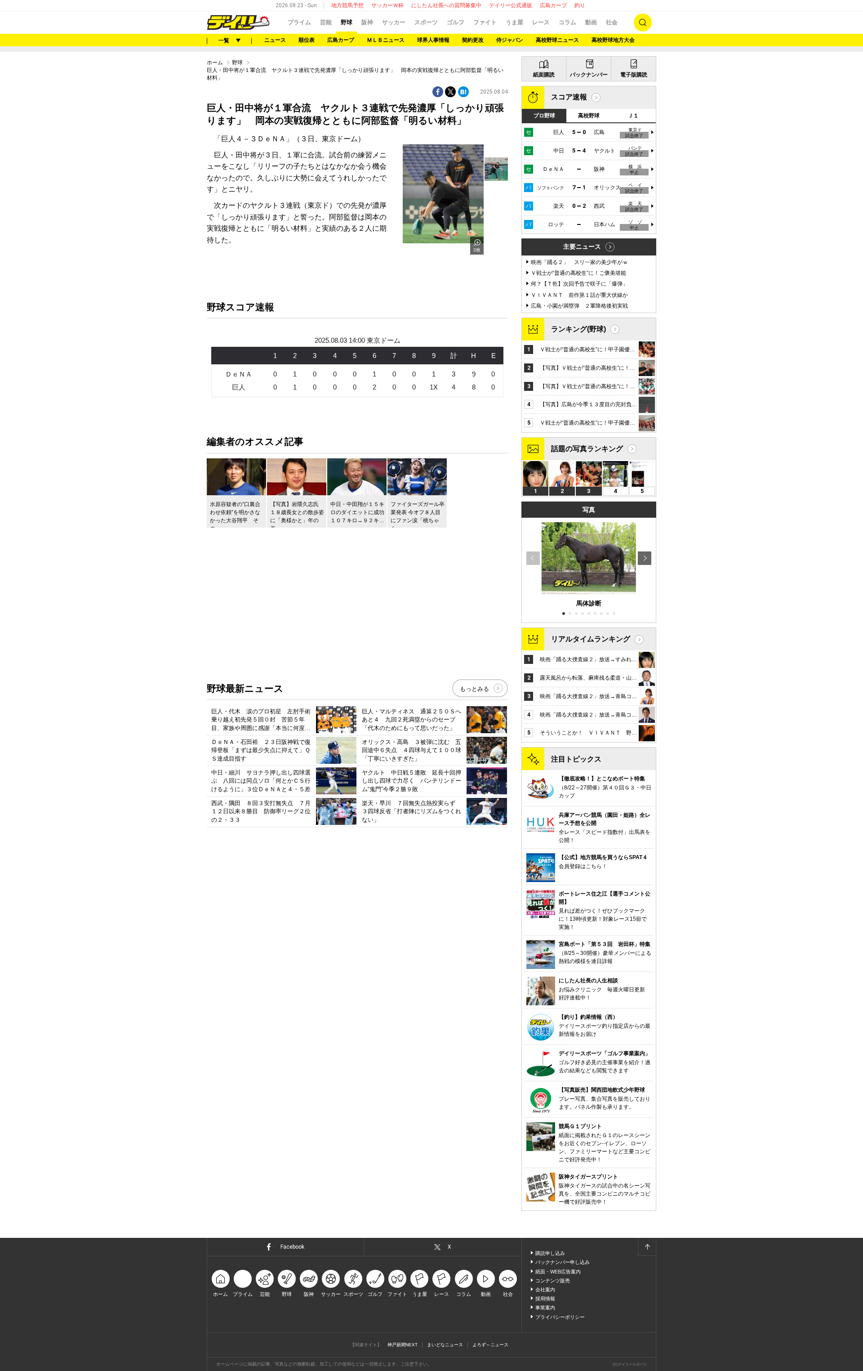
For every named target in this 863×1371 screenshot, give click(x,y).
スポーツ (426, 22)
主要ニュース (582, 246)
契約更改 (473, 40)
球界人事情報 (433, 40)
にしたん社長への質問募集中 (446, 5)
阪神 (367, 22)
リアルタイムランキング (590, 639)
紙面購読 (544, 75)
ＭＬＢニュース (386, 40)
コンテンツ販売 (552, 1280)
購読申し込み (550, 1253)
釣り (579, 5)
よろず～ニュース (490, 1344)
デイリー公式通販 (510, 5)
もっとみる (474, 689)
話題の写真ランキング (587, 449)
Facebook (292, 1247)
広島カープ (553, 5)
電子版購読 (633, 75)
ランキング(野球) (578, 329)
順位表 (306, 40)
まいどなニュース (445, 1344)
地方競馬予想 (347, 5)
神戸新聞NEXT (402, 1344)
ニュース (275, 40)
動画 (591, 22)
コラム (567, 22)
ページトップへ (647, 1247)
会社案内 (545, 1289)
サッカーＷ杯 (387, 5)
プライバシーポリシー (560, 1317)
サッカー (393, 22)
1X (434, 387)
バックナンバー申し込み (562, 1262)
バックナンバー (589, 75)
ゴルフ (455, 22)
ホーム (215, 62)
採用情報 (545, 1298)
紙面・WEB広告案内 (558, 1271)
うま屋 (514, 22)
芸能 (326, 22)
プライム (299, 22)
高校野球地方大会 (613, 40)
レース (541, 22)
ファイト (485, 22)
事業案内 (545, 1307)
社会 (612, 22)
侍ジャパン (509, 40)
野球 (346, 22)
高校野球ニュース (557, 40)
